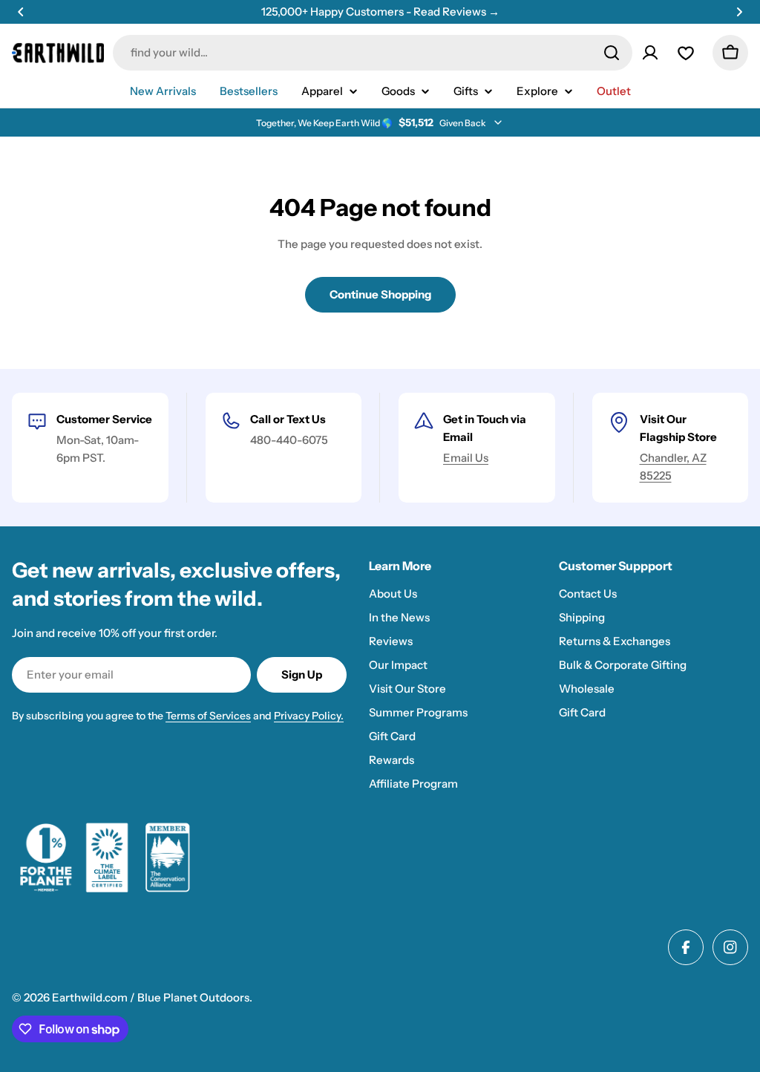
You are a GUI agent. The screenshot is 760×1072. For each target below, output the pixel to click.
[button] (21, 12)
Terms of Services (208, 715)
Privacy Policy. (309, 715)
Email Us (465, 458)
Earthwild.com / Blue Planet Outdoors (150, 997)
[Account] (650, 53)
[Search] (611, 53)
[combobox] (372, 53)
